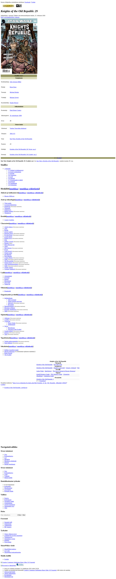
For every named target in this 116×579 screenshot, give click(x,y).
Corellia (6, 319)
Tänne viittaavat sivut (10, 534)
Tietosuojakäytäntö (9, 572)
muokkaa (14, 189)
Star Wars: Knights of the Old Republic (21, 139)
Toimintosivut (8, 537)
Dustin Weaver (14, 103)
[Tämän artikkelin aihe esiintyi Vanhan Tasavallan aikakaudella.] (17, 6)
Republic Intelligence (10, 309)
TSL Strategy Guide (56, 374)
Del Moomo (7, 254)
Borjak (6, 230)
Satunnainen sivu (9, 506)
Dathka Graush (8, 241)
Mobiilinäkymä (8, 576)
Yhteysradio (7, 203)
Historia (6, 462)
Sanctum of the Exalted (14, 329)
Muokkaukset (8, 488)
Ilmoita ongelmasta (9, 464)
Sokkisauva (7, 209)
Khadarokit (7, 291)
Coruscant (7, 321)
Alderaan (7, 318)
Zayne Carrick (8, 232)
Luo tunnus (7, 489)
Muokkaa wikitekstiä (10, 461)
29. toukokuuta (14, 115)
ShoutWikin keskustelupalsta (12, 552)
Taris (5, 334)
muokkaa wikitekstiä (29, 189)
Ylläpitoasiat (8, 525)
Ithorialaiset (7, 281)
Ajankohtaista (8, 503)
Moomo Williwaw (9, 196)
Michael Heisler (14, 92)
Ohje (5, 508)
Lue (5, 458)
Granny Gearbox (9, 220)
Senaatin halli (8, 522)
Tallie (6, 266)
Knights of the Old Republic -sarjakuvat (15, 387)
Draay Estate (11, 323)
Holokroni (7, 206)
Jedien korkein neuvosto (15, 301)
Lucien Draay (8, 236)
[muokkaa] (43, 381)
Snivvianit (7, 282)
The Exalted (7, 355)
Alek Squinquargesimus (11, 264)
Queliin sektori (8, 331)
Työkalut (6, 476)
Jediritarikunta (8, 298)
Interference (48, 371)
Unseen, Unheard (71, 368)
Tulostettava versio (9, 539)
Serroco (6, 332)
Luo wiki (7, 550)
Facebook (27, 2)
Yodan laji (7, 284)
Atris (5, 228)
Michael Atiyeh (14, 97)
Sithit (5, 311)
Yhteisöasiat (7, 524)
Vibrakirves (7, 213)
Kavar (6, 249)
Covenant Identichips (10, 205)
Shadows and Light (59, 368)
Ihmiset (6, 279)
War (78, 368)
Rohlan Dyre (8, 238)
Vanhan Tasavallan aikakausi (18, 128)
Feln (5, 240)
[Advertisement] (14, 417)
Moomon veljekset (9, 308)
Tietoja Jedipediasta (9, 573)
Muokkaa (7, 459)
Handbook (40, 376)
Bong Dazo (13, 87)
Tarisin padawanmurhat (11, 341)
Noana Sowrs (8, 262)
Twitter (33, 2)
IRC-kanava (7, 527)
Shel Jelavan (8, 248)
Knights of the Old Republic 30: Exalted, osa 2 (23, 154)
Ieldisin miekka (8, 211)
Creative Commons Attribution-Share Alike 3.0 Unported (40, 570)
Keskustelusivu (8, 456)
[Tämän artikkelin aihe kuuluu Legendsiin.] (8, 6)
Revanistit (11, 304)
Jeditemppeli (11, 324)
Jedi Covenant (12, 300)
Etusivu (6, 498)
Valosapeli (7, 208)
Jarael (6, 246)
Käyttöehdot (7, 575)
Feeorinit (6, 277)
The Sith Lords (58, 364)
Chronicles (66, 374)
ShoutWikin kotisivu (10, 549)
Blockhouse (11, 328)
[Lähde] (59, 158)
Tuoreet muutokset (9, 504)
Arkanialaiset (8, 276)
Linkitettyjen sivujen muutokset (13, 535)
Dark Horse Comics (15, 110)
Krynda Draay (8, 235)
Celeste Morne (8, 258)
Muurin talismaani (9, 351)
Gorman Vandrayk (9, 269)
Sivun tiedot (7, 542)
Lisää (5, 474)
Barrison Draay (8, 233)
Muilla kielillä (8, 477)
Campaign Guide (49, 376)
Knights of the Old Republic (44, 364)
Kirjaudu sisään (8, 491)
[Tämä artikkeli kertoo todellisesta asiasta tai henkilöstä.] (20, 6)
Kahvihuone (7, 500)
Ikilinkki (6, 540)
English (6, 559)
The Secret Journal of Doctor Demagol (64, 371)
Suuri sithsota (8, 343)
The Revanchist (8, 261)
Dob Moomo (8, 256)
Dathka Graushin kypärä (11, 350)
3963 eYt (12, 133)
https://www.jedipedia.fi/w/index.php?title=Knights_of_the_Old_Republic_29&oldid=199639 (40, 383)
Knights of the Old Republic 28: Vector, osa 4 (23, 149)
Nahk (6, 259)
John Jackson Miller (15, 82)
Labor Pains (40, 371)
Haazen (6, 243)
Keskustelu (7, 486)
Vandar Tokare (8, 267)
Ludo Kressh (8, 251)
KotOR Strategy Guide (43, 374)
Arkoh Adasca (8, 227)
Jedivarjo (10, 303)
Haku (3, 511)
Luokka (3, 384)
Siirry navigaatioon (6, 17)
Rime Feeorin (8, 353)
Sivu (5, 454)
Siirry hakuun (15, 17)
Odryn (6, 326)
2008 (20, 115)
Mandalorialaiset (9, 306)
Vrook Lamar (8, 253)
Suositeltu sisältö (9, 501)
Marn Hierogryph (9, 245)
